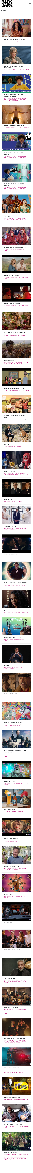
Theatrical (26, 41)
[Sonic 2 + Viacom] (20, 460)
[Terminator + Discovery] (20, 1056)
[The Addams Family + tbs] (20, 1086)
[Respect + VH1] (20, 599)
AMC (4, 811)
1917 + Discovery (9, 978)
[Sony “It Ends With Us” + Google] (20, 320)
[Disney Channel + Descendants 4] (20, 236)
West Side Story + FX (11, 555)
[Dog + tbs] (20, 433)
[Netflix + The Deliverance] (20, 292)
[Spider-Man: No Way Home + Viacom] (20, 570)
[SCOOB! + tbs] (20, 883)
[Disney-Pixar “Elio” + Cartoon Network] (20, 172)
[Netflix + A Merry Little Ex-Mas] (20, 114)
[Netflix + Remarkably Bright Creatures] (20, 55)
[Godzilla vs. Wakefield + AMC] (20, 855)
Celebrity (8, 41)
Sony (18, 335)
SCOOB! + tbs (8, 894)
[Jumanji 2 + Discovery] (20, 996)
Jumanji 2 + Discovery (11, 1008)
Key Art (12, 419)
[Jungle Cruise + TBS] (20, 682)
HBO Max (23, 840)
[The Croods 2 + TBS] (20, 770)
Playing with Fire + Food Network (15, 1038)
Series (5, 220)
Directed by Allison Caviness (12, 334)
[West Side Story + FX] (20, 543)
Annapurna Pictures (8, 639)
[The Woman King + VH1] (20, 349)
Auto (5, 1069)
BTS (4, 41)
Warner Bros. (17, 725)
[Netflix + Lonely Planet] (20, 264)
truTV (12, 725)
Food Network (22, 1041)
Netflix (12, 41)
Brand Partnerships (8, 98)
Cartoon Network (18, 98)
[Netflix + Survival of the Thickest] (20, 28)
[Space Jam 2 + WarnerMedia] (20, 710)
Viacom (20, 363)
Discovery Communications (14, 981)
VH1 (17, 363)
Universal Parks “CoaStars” (9, 215)
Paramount (17, 419)
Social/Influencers (19, 41)
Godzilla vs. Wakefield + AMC (13, 866)
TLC (10, 1159)
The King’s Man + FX (10, 499)
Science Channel (12, 1158)
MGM (12, 446)
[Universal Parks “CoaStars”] (20, 203)
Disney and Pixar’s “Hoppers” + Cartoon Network (14, 95)
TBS (23, 390)
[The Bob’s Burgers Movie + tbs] (20, 377)
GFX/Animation (20, 99)
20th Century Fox (8, 390)
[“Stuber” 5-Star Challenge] (20, 1113)
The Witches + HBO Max (11, 838)
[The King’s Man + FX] (20, 488)
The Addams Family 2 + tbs (12, 637)
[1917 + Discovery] (20, 967)
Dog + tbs (7, 444)
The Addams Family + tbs (12, 1097)
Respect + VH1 (8, 610)
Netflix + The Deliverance (12, 304)
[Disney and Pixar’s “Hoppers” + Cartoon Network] (20, 83)
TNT (10, 725)
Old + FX (6, 665)
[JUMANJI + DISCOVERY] (20, 1141)
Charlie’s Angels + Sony (12, 950)
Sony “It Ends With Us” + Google (14, 332)
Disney (14, 99)
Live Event (21, 219)
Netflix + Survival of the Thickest (15, 39)
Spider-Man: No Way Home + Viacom (15, 582)
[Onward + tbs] (20, 911)
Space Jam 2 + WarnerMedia (13, 722)
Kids (25, 99)
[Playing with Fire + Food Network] (20, 1027)
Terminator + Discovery (12, 1068)
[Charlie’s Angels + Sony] (20, 938)
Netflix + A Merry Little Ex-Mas (14, 126)
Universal (24, 220)
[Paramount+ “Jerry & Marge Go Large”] (20, 404)
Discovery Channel (23, 1010)
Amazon (5, 753)
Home (14, 14)
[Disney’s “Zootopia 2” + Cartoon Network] (20, 141)
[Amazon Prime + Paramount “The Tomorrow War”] (20, 739)
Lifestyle (23, 724)
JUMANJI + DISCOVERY (10, 1153)
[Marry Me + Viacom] (20, 515)
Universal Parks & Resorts (23, 222)
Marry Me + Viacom (10, 526)
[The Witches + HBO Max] (20, 826)
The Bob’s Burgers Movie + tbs (14, 388)
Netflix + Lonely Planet (12, 275)
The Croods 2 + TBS (10, 781)
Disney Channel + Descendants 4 (15, 247)
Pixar (5, 189)
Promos (26, 219)
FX (17, 501)
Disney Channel (17, 249)
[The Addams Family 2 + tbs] (20, 626)
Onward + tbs (8, 923)
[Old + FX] (20, 654)
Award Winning (7, 218)
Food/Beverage (7, 1042)
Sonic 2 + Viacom (9, 471)
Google (21, 334)
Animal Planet (7, 1154)
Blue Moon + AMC (9, 810)
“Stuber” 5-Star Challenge (13, 1124)
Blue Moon (8, 811)
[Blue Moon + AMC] (20, 798)
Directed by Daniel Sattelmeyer (11, 219)
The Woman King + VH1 (11, 360)
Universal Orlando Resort (10, 222)
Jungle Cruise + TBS (10, 694)
